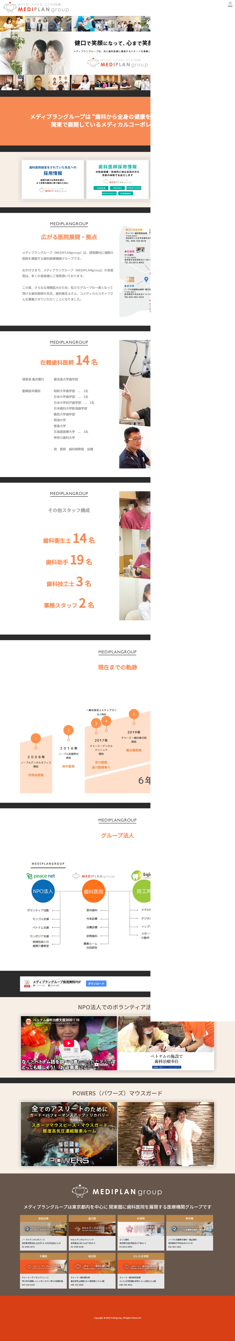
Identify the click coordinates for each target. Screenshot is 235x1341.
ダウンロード (96, 983)
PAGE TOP (226, 1177)
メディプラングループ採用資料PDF (57, 982)
